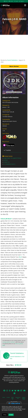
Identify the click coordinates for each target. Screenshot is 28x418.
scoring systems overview (9, 342)
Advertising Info (17, 398)
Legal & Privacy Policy (23, 398)
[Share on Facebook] (17, 365)
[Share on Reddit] (19, 365)
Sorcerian (5, 160)
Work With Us (12, 398)
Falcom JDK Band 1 (6, 219)
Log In (17, 1)
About (6, 1)
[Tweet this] (15, 365)
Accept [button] (11, 414)
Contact (11, 1)
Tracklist (8, 150)
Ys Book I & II (6, 162)
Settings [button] (5, 414)
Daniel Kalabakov (12, 60)
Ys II (20, 257)
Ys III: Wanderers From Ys (9, 164)
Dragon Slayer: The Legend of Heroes (12, 158)
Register (22, 1)
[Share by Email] (20, 365)
